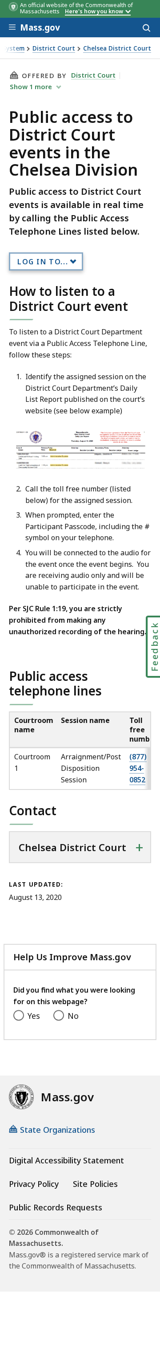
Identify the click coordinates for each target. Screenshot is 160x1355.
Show (31, 86)
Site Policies (95, 1183)
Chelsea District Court (117, 48)
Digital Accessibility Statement (66, 1160)
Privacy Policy (34, 1183)
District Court (53, 48)
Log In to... (42, 262)
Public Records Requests (55, 1207)
